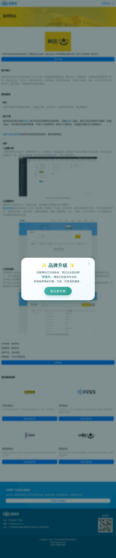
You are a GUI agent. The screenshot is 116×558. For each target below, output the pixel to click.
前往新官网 (58, 291)
